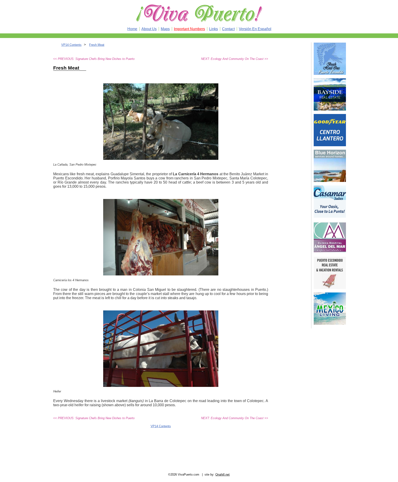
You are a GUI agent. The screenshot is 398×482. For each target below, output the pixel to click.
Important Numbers (189, 29)
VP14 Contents (71, 45)
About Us (149, 29)
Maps (165, 29)
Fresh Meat (96, 45)
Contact (228, 29)
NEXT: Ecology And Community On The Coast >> (234, 59)
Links (213, 29)
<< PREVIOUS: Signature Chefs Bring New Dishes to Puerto (94, 59)
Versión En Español (255, 29)
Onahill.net (222, 474)
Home (132, 29)
